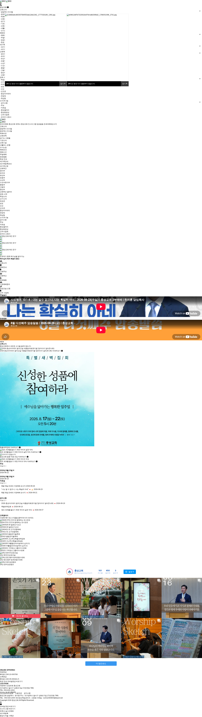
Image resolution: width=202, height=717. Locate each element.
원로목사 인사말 (6, 131)
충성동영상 (4, 229)
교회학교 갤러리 (6, 192)
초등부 (2, 178)
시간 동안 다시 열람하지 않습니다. (19, 84)
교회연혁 (3, 136)
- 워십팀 (3, 98)
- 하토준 (3, 84)
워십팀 (2, 215)
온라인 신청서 (5, 234)
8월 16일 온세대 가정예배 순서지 (13, 493)
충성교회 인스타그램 (28, 124)
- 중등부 (3, 68)
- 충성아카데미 (5, 94)
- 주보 (2, 105)
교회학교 (3, 168)
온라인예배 (4, 124)
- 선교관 (3, 91)
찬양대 (2, 213)
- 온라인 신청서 (5, 117)
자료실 (2, 224)
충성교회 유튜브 (15, 124)
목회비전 (3, 133)
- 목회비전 (4, 17)
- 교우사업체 (4, 115)
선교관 (2, 208)
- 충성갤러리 (4, 110)
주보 (1, 222)
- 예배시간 (4, 35)
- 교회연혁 (4, 19)
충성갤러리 (4, 227)
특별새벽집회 (6, 507)
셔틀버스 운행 (5, 145)
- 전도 (2, 87)
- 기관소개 (4, 24)
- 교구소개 (4, 82)
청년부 (2, 189)
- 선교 (2, 89)
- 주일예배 (4, 38)
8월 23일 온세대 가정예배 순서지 (13, 486)
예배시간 (3, 152)
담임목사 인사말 (6, 129)
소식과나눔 (4, 217)
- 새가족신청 (4, 49)
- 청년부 (3, 73)
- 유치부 (3, 56)
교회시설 (3, 143)
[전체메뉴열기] (1, 3)
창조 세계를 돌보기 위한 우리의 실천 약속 (16, 510)
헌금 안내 (3, 159)
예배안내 (3, 150)
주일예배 (3, 154)
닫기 (62, 84)
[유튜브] (1, 704)
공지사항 (3, 220)
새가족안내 (4, 161)
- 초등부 (3, 61)
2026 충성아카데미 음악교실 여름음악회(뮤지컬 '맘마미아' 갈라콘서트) (27, 503)
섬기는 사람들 (5, 138)
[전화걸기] (1, 5)
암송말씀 (40, 124)
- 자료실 (3, 108)
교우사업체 (4, 231)
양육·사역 (3, 194)
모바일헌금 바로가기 (15, 681)
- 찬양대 (3, 96)
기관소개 (3, 140)
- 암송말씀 (4, 40)
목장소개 (3, 196)
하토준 (2, 201)
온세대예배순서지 (50, 124)
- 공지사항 (4, 103)
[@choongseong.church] (69, 572)
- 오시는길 (4, 31)
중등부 (2, 185)
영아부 (2, 171)
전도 (1, 203)
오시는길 (3, 147)
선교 (1, 206)
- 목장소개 (4, 80)
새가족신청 (4, 166)
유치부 (2, 173)
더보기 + (3, 466)
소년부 (2, 180)
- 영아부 (3, 54)
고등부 (2, 187)
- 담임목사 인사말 (6, 12)
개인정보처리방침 (6, 693)
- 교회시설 (4, 26)
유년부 (2, 175)
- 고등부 (3, 70)
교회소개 (3, 126)
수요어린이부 (5, 182)
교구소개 (3, 199)
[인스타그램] (1, 702)
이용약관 (18, 693)
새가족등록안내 (6, 164)
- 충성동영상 (4, 112)
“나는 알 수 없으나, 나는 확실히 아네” (14, 489)
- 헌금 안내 (4, 42)
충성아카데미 (5, 210)
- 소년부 (3, 63)
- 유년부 (3, 59)
